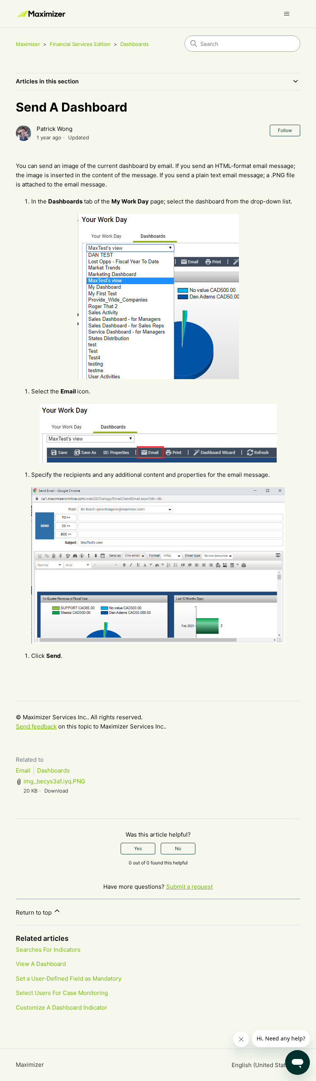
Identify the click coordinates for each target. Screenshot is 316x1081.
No (178, 848)
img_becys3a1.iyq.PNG (54, 781)
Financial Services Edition (80, 44)
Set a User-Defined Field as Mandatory (68, 978)
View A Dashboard (41, 963)
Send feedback (36, 726)
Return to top (34, 912)
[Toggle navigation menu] (286, 14)
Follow (285, 130)
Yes (138, 848)
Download (56, 791)
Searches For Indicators (48, 949)
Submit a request (189, 886)
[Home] (42, 14)
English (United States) (264, 1065)
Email (23, 770)
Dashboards (134, 44)
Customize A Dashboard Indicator (61, 1007)
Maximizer (28, 44)
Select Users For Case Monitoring (62, 992)
